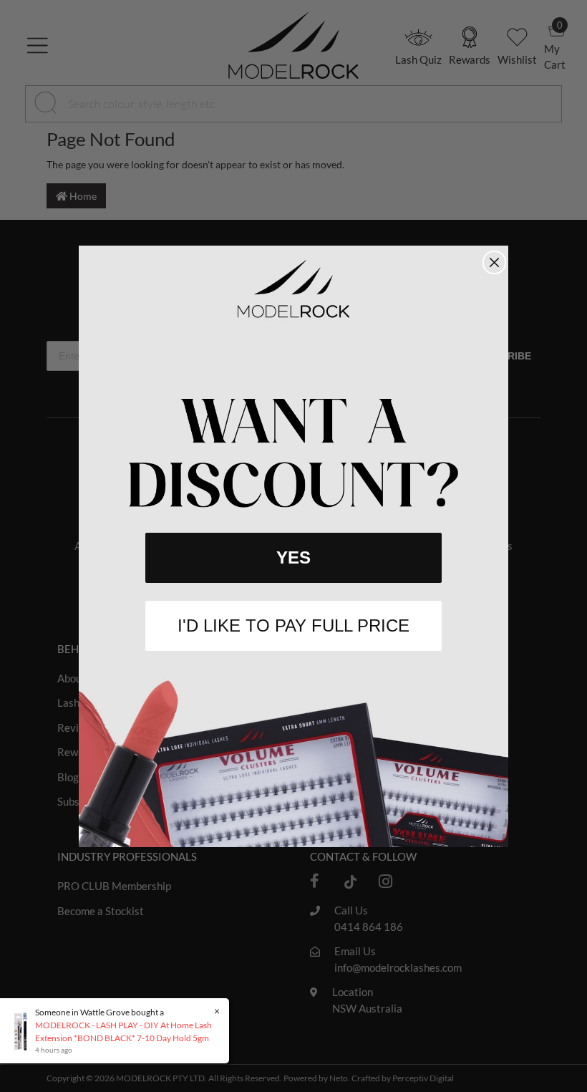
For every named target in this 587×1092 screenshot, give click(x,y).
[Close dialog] (494, 262)
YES (293, 557)
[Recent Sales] (24, 1030)
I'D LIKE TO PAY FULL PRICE (293, 625)
